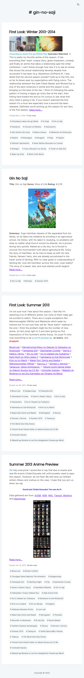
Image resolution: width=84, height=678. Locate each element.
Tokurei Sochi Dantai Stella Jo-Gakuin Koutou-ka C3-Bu (34, 429)
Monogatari (44, 413)
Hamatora (15, 127)
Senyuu (57, 413)
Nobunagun (26, 138)
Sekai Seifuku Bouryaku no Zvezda (47, 143)
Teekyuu (14, 637)
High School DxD (50, 593)
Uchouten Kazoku (18, 435)
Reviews (28, 281)
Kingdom (50, 604)
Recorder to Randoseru (20, 620)
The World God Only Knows (22, 424)
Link (42, 93)
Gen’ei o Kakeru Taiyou (41, 396)
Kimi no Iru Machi (46, 407)
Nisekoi (14, 138)
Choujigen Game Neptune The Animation (28, 576)
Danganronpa (29, 391)
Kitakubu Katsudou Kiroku (21, 609)
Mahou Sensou (39, 132)
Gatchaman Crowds (19, 396)
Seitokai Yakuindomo (19, 143)
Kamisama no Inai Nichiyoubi (23, 407)
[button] (78, 4)
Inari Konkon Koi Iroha (20, 132)
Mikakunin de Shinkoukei (60, 132)
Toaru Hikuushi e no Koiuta (34, 149)
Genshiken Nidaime (42, 587)
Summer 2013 (41, 281)
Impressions (50, 127)
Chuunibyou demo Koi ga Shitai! (24, 121)
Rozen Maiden (53, 620)
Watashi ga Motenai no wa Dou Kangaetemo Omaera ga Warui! (37, 440)
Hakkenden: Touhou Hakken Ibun (24, 593)
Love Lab (41, 609)
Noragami (40, 138)
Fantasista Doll (46, 391)
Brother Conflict (30, 571)
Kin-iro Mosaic (36, 604)
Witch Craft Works (35, 154)
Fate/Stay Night (34, 582)
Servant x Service (18, 418)
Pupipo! (60, 138)
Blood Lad (15, 391)
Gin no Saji (57, 121)
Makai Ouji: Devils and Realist (23, 413)
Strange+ (14, 149)
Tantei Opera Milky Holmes (51, 631)
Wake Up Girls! (17, 154)
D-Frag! (45, 121)
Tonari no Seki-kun (57, 149)
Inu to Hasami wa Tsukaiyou (36, 402)
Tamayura (50, 418)
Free (47, 582)
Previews (57, 615)
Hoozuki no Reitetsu (32, 127)
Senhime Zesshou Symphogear (23, 626)
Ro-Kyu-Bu (39, 620)
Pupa (50, 138)
